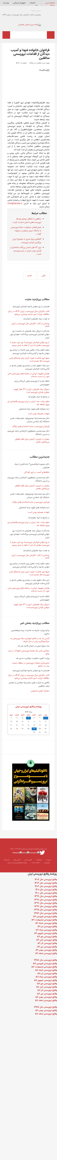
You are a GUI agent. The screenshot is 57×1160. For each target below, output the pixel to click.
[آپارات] (25, 852)
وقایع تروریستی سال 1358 (45, 960)
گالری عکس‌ (28, 860)
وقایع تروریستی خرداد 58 (46, 970)
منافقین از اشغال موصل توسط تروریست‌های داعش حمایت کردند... (26, 220)
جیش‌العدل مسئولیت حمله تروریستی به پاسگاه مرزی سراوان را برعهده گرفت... (26, 231)
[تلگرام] (17, 852)
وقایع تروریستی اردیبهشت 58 (44, 967)
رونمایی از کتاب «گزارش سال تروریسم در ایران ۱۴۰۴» (30, 325)
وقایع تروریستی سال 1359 (45, 913)
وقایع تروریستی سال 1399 (45, 896)
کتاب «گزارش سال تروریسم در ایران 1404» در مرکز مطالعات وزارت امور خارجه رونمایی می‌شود (28, 313)
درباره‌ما (48, 860)
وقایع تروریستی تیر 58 (47, 973)
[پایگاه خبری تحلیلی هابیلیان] (28, 24)
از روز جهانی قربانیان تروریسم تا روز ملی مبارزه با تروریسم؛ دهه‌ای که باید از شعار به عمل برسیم (29, 344)
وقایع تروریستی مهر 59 (47, 936)
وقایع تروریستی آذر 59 (47, 943)
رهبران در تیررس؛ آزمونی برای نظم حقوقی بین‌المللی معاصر (32, 440)
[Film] (30, 790)
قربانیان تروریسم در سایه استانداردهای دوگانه (30, 426)
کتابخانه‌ (32, 3)
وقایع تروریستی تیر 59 (47, 926)
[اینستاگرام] (34, 852)
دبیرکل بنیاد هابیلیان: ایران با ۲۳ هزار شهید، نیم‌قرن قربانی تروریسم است (31, 391)
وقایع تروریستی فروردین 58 (45, 963)
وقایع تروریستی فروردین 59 (45, 916)
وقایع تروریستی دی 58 (47, 994)
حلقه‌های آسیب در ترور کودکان (36, 472)
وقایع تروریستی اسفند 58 (46, 1000)
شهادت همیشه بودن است (38, 413)
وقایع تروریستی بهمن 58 (46, 997)
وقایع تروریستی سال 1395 (45, 909)
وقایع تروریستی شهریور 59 (45, 933)
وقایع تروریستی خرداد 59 (46, 923)
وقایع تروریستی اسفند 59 (46, 953)
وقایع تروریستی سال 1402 (46, 886)
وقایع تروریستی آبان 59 (46, 940)
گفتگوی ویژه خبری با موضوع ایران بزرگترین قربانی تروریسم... (26, 240)
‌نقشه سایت (35, 862)
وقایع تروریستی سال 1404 (46, 879)
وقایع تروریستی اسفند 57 (46, 1014)
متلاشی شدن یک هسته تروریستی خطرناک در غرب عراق (28, 652)
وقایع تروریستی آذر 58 (47, 990)
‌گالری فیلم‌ (16, 860)
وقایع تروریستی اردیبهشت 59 (44, 920)
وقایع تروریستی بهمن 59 (46, 950)
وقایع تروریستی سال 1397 (45, 903)
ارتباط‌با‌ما (39, 860)
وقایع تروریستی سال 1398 (45, 900)
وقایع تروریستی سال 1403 (46, 883)
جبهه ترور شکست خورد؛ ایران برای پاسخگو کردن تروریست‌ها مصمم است (29, 359)
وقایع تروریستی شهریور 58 (45, 980)
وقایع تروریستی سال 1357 (45, 1007)
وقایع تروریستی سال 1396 (45, 906)
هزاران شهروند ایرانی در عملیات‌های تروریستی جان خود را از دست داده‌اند (28, 375)
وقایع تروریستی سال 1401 (46, 889)
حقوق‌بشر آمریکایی (19, 3)
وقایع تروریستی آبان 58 (46, 987)
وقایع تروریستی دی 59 (47, 947)
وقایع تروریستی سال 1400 (46, 893)
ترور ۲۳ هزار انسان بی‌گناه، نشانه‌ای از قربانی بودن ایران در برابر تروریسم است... (25, 251)
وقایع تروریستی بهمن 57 (46, 1010)
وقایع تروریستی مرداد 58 (46, 977)
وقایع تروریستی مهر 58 (47, 983)
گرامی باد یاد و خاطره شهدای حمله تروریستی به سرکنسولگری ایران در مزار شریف (29, 640)
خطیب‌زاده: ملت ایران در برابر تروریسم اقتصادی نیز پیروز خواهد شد (28, 403)
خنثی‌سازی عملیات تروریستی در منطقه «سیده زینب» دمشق (30, 664)
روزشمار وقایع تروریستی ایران (28, 707)
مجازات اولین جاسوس (40, 691)
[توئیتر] (42, 852)
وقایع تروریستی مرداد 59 (46, 930)
